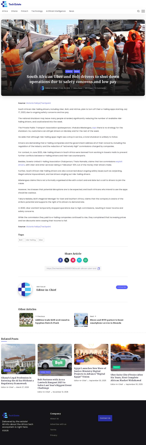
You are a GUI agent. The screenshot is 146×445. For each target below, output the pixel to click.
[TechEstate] (10, 415)
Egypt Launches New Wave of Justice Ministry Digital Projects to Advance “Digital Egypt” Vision (90, 372)
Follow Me (122, 287)
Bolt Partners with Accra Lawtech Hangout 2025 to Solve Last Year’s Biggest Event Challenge (55, 383)
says (94, 127)
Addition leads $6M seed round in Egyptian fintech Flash (52, 321)
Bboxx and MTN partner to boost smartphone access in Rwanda (106, 321)
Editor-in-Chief (52, 88)
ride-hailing (31, 240)
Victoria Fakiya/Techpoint (38, 103)
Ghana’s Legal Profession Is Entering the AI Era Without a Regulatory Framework (17, 381)
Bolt (20, 240)
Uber (41, 240)
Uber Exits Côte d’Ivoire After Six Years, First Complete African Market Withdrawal (127, 378)
